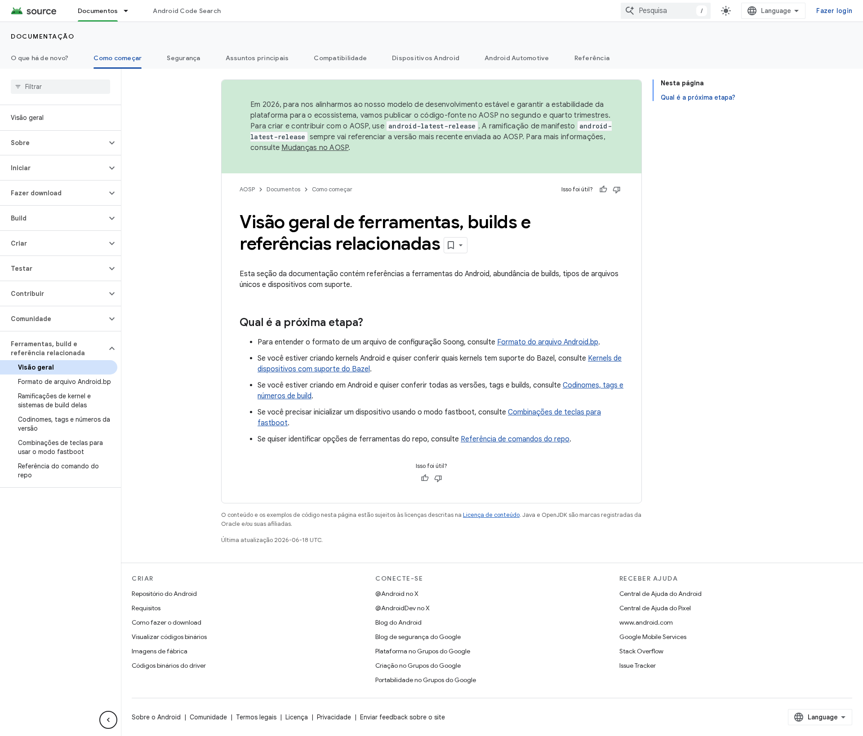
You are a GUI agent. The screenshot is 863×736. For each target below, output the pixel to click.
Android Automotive (517, 58)
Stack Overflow (641, 651)
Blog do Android (398, 622)
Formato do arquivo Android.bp (547, 342)
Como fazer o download (166, 622)
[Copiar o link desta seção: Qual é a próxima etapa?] (372, 323)
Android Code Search (187, 11)
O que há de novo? (39, 58)
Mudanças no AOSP (314, 147)
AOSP (247, 189)
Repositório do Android (164, 594)
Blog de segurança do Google (418, 637)
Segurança (183, 58)
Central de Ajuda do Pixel (655, 608)
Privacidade (334, 717)
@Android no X (396, 594)
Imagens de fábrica (159, 651)
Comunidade (208, 717)
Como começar (117, 58)
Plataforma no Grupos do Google (422, 651)
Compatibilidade (340, 58)
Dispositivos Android (425, 58)
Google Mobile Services (652, 637)
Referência (592, 58)
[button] (53, 143)
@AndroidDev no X (402, 608)
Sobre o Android (156, 717)
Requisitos (146, 608)
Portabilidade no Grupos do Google (425, 680)
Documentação (42, 36)
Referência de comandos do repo (515, 439)
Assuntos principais (257, 58)
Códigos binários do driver (169, 665)
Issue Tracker (637, 665)
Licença (296, 717)
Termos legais (256, 717)
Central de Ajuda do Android (660, 594)
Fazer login (834, 11)
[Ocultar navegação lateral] (108, 720)
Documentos (98, 11)
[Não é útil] (616, 189)
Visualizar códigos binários (169, 637)
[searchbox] (60, 86)
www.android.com (646, 622)
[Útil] (603, 189)
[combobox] (666, 11)
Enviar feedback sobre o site (402, 717)
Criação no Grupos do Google (418, 665)
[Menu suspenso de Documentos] (130, 11)
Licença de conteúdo (491, 515)
